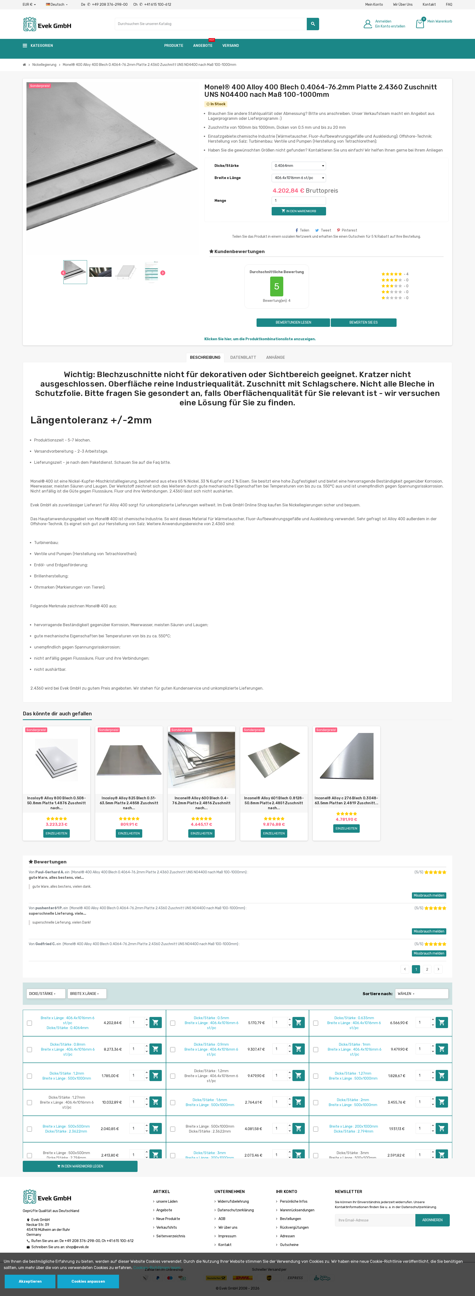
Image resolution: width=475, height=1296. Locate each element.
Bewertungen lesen (293, 322)
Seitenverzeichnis (170, 1236)
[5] (400, 274)
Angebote (164, 1210)
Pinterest (349, 230)
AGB (221, 1219)
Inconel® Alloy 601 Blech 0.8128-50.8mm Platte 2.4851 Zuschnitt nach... (274, 803)
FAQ (449, 4)
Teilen (304, 230)
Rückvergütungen (294, 1227)
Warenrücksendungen (296, 1210)
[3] (392, 274)
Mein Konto (374, 4)
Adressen (287, 1236)
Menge (220, 201)
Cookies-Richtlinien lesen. (157, 1267)
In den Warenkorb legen (155, 1022)
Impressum (227, 1236)
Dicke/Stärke (226, 166)
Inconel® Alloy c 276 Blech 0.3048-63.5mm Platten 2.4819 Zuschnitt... (347, 800)
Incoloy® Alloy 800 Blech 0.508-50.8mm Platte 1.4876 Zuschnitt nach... (56, 803)
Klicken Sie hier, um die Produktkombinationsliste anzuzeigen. (260, 339)
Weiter (438, 969)
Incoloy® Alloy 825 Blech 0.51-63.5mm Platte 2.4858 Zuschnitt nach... (129, 803)
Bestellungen (290, 1219)
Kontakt (429, 4)
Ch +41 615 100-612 (152, 4)
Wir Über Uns (403, 4)
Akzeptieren (30, 1281)
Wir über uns (228, 1227)
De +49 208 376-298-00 (104, 4)
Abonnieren (432, 1220)
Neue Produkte (168, 1219)
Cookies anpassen (88, 1281)
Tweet (326, 230)
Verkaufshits (166, 1227)
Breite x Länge (227, 178)
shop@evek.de (77, 1247)
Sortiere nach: (378, 993)
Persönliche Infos (293, 1201)
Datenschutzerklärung (236, 1210)
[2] (387, 274)
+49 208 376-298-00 (82, 1241)
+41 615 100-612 (120, 1241)
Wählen (406, 994)
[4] (396, 274)
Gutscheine (289, 1245)
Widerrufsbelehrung (233, 1201)
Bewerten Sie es (364, 322)
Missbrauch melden (429, 895)
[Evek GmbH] (47, 24)
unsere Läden (167, 1201)
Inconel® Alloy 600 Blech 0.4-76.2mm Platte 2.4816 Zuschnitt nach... (201, 803)
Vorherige (405, 969)
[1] (383, 274)
